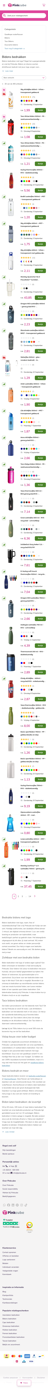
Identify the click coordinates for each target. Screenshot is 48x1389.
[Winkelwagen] (44, 5)
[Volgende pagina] (34, 896)
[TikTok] (26, 1205)
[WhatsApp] (4, 1205)
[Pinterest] (17, 1205)
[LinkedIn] (13, 1205)
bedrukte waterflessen (37, 1076)
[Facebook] (8, 1205)
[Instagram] (21, 1205)
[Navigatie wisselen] (3, 5)
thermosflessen (10, 1079)
